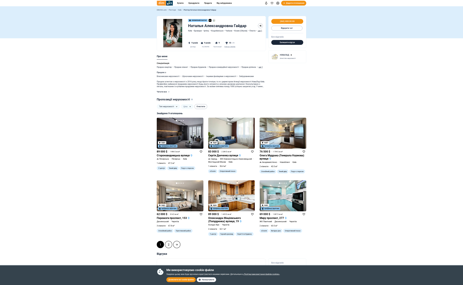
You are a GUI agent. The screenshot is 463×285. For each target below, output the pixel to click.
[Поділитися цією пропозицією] (260, 25)
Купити (180, 3)
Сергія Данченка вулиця (223, 155)
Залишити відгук (287, 42)
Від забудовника (224, 3)
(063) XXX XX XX (287, 21)
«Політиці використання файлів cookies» (261, 274)
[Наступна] (176, 244)
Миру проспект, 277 (272, 218)
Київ (180, 10)
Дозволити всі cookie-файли (181, 279)
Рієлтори (172, 10)
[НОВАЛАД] (287, 56)
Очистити (201, 106)
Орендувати (193, 3)
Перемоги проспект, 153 (172, 218)
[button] (277, 3)
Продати (208, 3)
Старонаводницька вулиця (173, 155)
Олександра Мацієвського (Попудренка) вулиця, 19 (224, 219)
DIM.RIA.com (162, 10)
